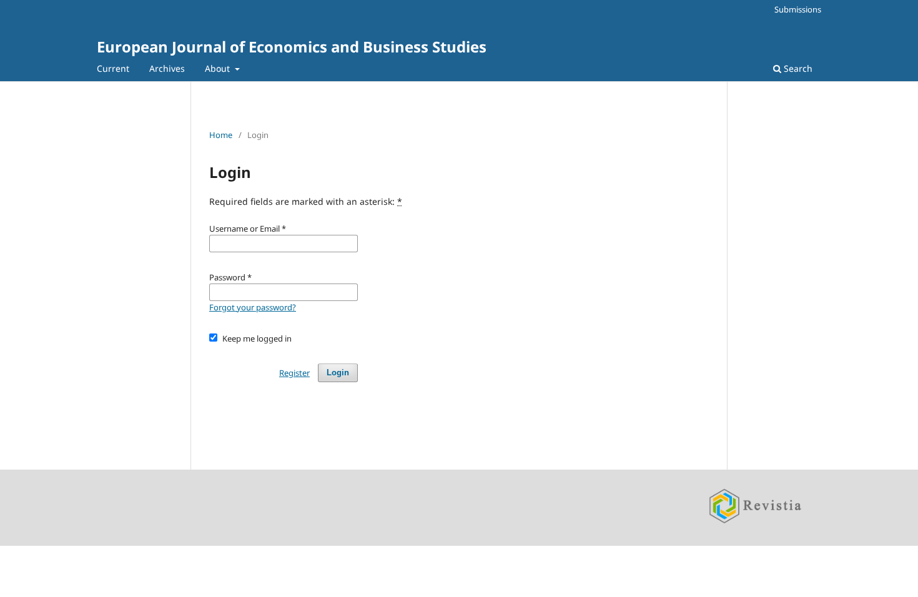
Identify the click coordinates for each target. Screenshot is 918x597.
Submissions (797, 9)
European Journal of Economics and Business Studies (291, 46)
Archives (167, 68)
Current (113, 68)
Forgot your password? (252, 307)
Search (796, 68)
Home (220, 135)
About (218, 68)
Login (338, 372)
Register (294, 372)
